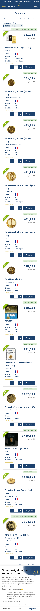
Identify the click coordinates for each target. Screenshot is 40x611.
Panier (37, 1)
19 (20, 18)
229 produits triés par (10, 23)
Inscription (28, 1)
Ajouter (30, 67)
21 (29, 18)
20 (24, 18)
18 (16, 18)
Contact (8, 1)
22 (33, 18)
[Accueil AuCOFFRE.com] (10, 5)
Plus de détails (9, 63)
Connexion (18, 1)
